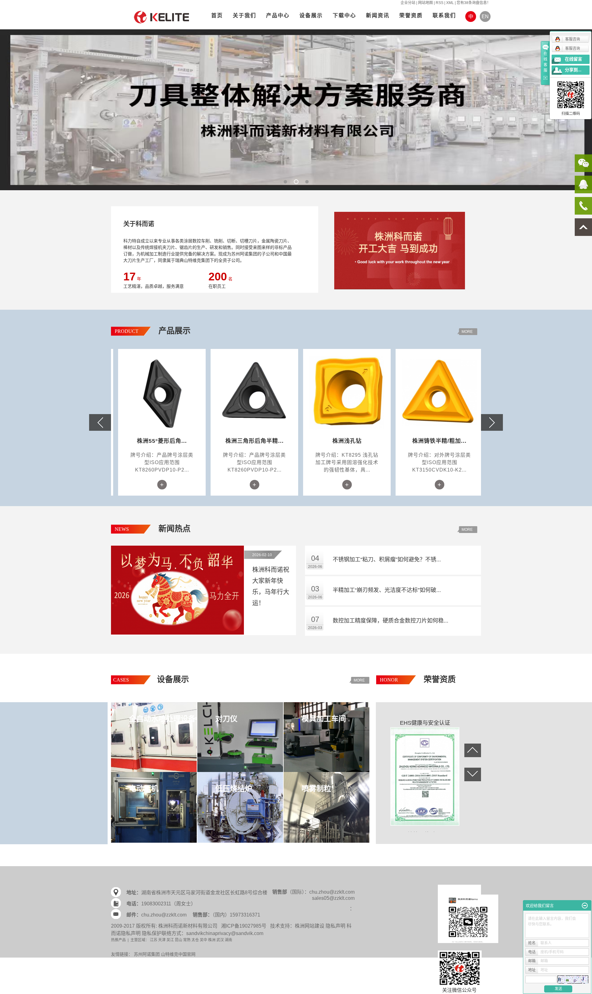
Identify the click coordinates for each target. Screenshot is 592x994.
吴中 (203, 940)
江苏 (153, 940)
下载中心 (344, 16)
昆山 (178, 940)
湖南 (228, 940)
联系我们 (444, 16)
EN (485, 16)
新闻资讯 (377, 16)
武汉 (220, 940)
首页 (217, 16)
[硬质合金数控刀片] (296, 109)
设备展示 (311, 16)
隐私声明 (335, 926)
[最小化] (585, 906)
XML (450, 3)
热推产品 (118, 940)
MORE (467, 331)
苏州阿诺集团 (147, 954)
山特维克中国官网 (178, 954)
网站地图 (425, 3)
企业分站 (408, 3)
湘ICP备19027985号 (243, 926)
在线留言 (573, 59)
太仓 (195, 940)
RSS (439, 3)
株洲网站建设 (309, 926)
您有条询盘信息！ (474, 3)
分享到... (573, 70)
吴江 (170, 940)
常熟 (187, 940)
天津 (162, 940)
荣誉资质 (411, 16)
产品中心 (278, 16)
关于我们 (244, 16)
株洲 (212, 940)
